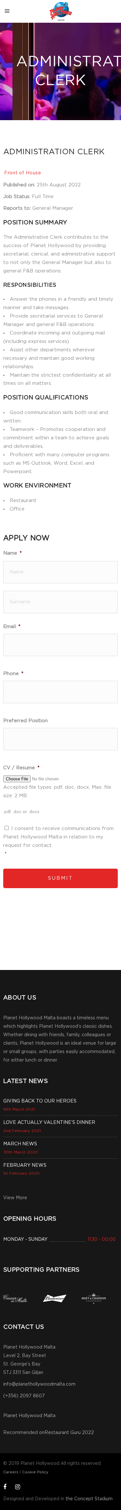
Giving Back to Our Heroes (39, 1101)
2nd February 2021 (22, 1131)
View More (15, 1198)
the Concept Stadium (89, 1499)
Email (11, 626)
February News (24, 1165)
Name (12, 553)
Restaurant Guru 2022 (69, 1432)
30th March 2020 (20, 1152)
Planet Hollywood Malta (29, 1416)
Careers (10, 1472)
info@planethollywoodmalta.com (39, 1384)
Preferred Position (25, 720)
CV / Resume (21, 767)
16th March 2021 (19, 1109)
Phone (13, 673)
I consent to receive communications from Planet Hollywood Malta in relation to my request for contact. (58, 837)
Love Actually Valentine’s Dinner (49, 1122)
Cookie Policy (35, 1472)
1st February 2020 (21, 1173)
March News (20, 1144)
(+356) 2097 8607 (24, 1396)
